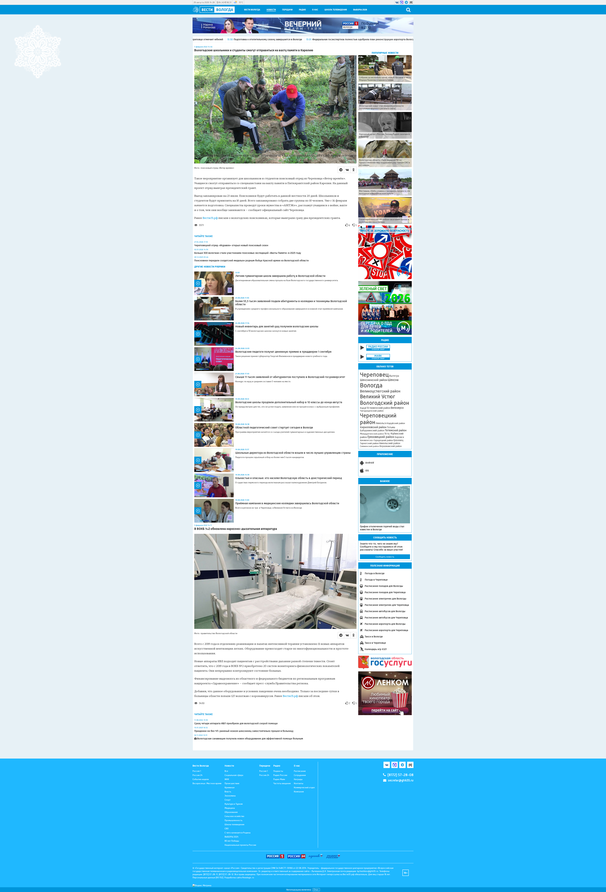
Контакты (298, 783)
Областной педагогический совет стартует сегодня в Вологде (274, 427)
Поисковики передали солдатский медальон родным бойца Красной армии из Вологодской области (251, 260)
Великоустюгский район (380, 391)
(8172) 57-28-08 (400, 775)
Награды (298, 779)
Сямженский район (369, 446)
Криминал (230, 787)
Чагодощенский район (371, 410)
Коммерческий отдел (304, 787)
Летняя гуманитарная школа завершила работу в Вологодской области (280, 275)
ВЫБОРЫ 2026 (360, 9)
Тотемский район (396, 430)
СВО (227, 828)
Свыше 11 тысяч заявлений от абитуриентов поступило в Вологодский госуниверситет (290, 377)
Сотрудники (300, 775)
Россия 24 (197, 775)
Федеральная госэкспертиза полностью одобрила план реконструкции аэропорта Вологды (272, 39)
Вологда (371, 385)
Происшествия (232, 783)
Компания (299, 791)
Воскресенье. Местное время (207, 783)
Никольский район (389, 443)
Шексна (393, 380)
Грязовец (398, 440)
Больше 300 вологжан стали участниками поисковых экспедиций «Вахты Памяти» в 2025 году (247, 252)
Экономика (230, 795)
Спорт (228, 800)
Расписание (300, 771)
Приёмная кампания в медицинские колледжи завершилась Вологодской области (287, 503)
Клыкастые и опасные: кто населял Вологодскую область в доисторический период (288, 478)
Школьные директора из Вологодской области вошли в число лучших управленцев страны (293, 452)
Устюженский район (378, 407)
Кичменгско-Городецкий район (376, 440)
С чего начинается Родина (237, 832)
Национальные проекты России (240, 845)
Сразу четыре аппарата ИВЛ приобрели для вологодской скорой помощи (236, 723)
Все (226, 771)
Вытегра (394, 375)
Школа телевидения (335, 9)
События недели (201, 779)
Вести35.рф (210, 218)
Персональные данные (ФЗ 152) (208, 877)
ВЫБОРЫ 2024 (231, 836)
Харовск (399, 437)
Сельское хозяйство (234, 816)
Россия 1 (197, 771)
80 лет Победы (232, 841)
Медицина (230, 808)
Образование (231, 812)
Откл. (316, 890)
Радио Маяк (279, 779)
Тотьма (391, 427)
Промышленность (233, 820)
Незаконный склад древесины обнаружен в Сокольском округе (370, 39)
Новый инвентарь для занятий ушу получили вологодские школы (276, 326)
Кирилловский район (373, 427)
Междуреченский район (372, 433)
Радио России (280, 775)
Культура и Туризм (234, 804)
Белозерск (397, 407)
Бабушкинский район (372, 430)
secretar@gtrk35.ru (400, 780)
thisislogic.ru (248, 877)
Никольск (381, 423)
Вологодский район (384, 403)
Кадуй (363, 408)
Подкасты (278, 771)
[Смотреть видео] (214, 283)
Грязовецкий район (380, 437)
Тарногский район (369, 443)
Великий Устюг (377, 396)
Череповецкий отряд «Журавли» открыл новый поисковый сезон (231, 245)
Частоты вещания (282, 783)
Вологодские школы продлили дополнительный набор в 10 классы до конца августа (288, 402)
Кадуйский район (396, 423)
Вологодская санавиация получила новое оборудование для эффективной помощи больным (250, 738)
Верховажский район (391, 446)
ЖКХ (227, 779)
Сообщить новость (385, 556)
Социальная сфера (234, 775)
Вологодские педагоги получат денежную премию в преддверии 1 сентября (283, 351)
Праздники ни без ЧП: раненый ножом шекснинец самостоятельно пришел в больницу (243, 730)
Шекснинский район (373, 380)
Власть (228, 791)
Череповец (374, 374)
